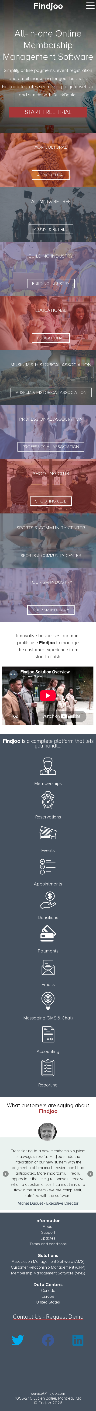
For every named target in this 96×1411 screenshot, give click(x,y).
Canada (48, 1290)
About (48, 1226)
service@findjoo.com (48, 1393)
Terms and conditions (48, 1244)
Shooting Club (50, 501)
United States (48, 1302)
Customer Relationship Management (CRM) (48, 1267)
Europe (48, 1296)
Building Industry (50, 283)
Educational (51, 338)
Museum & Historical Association (50, 392)
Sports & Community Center (51, 555)
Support (48, 1232)
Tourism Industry (50, 610)
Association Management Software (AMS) (48, 1261)
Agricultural (51, 175)
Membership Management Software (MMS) (48, 1273)
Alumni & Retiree (51, 229)
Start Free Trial (48, 112)
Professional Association (51, 446)
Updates (48, 1238)
